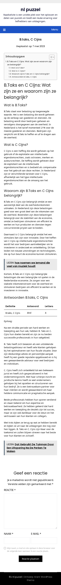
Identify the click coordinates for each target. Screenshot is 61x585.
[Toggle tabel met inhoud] (50, 57)
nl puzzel (30, 9)
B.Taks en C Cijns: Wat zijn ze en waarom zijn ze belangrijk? (29, 63)
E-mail (36, 533)
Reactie (10, 490)
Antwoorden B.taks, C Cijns (24, 77)
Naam (8, 533)
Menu (54, 29)
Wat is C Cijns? (18, 71)
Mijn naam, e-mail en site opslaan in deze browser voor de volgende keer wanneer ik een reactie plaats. (31, 550)
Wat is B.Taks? (18, 68)
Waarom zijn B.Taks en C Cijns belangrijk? (31, 74)
